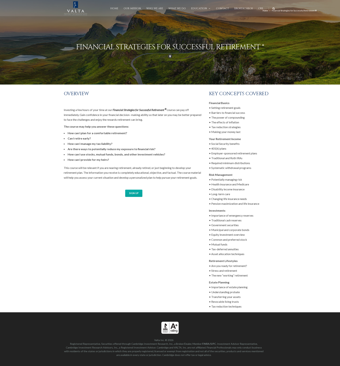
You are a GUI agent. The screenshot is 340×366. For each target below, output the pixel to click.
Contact (222, 8)
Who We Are (154, 8)
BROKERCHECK (243, 8)
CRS (260, 8)
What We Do (177, 8)
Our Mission (132, 8)
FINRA (205, 343)
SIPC (213, 343)
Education (199, 8)
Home (114, 8)
